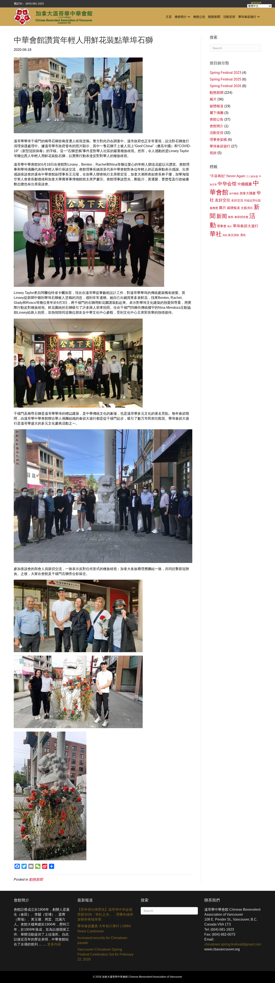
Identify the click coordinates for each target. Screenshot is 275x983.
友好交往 (222, 200)
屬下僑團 (216, 113)
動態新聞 (214, 16)
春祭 (231, 217)
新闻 (221, 216)
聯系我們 (256, 3)
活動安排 (229, 16)
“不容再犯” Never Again (227, 176)
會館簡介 (181, 16)
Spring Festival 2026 (225, 86)
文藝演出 (247, 208)
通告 (243, 235)
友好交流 (237, 200)
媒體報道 (216, 106)
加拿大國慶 (248, 193)
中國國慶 (244, 184)
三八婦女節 (252, 176)
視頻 (213, 153)
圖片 (213, 99)
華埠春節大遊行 (245, 226)
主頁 (169, 16)
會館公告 (199, 16)
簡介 (229, 226)
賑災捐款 (233, 235)
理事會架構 (218, 139)
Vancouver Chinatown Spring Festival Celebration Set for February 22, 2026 (105, 954)
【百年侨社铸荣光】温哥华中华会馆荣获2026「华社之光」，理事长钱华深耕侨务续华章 (105, 914)
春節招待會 (241, 217)
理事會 (221, 226)
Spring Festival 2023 (225, 72)
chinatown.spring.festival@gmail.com (232, 944)
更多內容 (54, 944)
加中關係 (234, 193)
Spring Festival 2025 (225, 79)
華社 (216, 233)
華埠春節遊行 (247, 16)
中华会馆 (227, 183)
